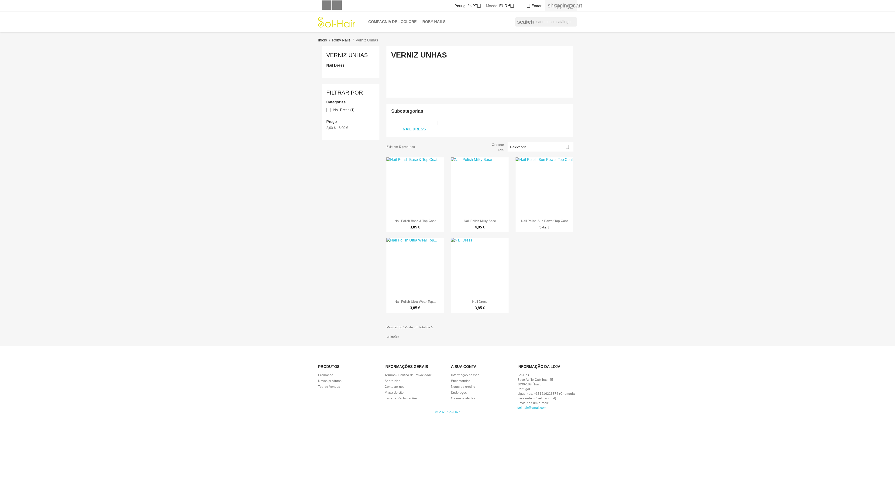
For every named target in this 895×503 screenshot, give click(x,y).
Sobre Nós (392, 381)
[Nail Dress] (414, 123)
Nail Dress (335, 65)
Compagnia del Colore (392, 22)
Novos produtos (329, 381)
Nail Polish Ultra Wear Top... (415, 301)
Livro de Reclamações (401, 398)
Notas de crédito (463, 386)
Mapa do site (394, 392)
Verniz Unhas (347, 55)
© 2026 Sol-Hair (447, 412)
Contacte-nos (394, 386)
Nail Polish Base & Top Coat (415, 221)
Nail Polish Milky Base (480, 221)
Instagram (337, 5)
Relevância (539, 147)
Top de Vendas (329, 386)
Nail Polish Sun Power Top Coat (544, 221)
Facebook (326, 5)
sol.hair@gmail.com (532, 407)
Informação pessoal (465, 375)
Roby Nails (434, 22)
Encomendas (460, 381)
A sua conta (464, 367)
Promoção (325, 375)
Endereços (459, 392)
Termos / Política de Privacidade (408, 375)
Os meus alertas (463, 398)
